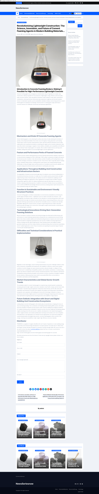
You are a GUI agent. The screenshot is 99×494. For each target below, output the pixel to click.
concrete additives (35, 329)
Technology (50, 13)
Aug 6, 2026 (25, 436)
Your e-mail (19, 348)
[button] (82, 13)
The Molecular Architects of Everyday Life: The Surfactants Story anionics (74, 53)
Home (21, 13)
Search (71, 22)
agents (32, 34)
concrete (37, 34)
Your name (19, 342)
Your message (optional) (22, 359)
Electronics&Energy (41, 13)
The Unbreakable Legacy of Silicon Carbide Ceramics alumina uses (56, 434)
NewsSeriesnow (22, 8)
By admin (19, 34)
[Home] (17, 13)
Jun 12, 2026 (58, 436)
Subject (19, 354)
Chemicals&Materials (29, 13)
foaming (41, 34)
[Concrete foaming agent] (41, 119)
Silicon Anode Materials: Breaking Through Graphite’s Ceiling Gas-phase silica (24, 434)
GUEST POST (58, 13)
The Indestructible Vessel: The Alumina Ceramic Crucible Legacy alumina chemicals (74, 59)
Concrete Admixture (20, 476)
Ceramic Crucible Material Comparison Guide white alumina (40, 434)
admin (42, 408)
